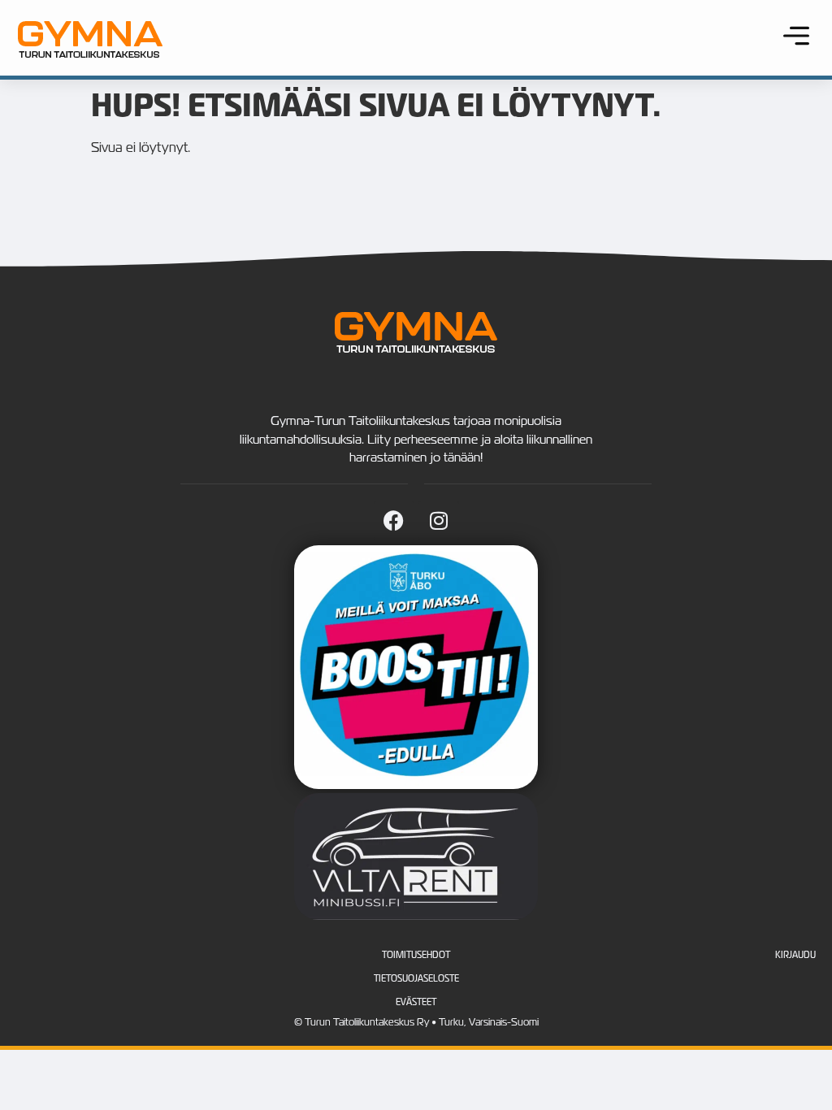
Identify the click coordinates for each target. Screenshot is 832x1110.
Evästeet (416, 1002)
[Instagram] (438, 521)
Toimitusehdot (416, 954)
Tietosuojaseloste (416, 978)
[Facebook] (394, 521)
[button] (796, 37)
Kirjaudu (795, 954)
